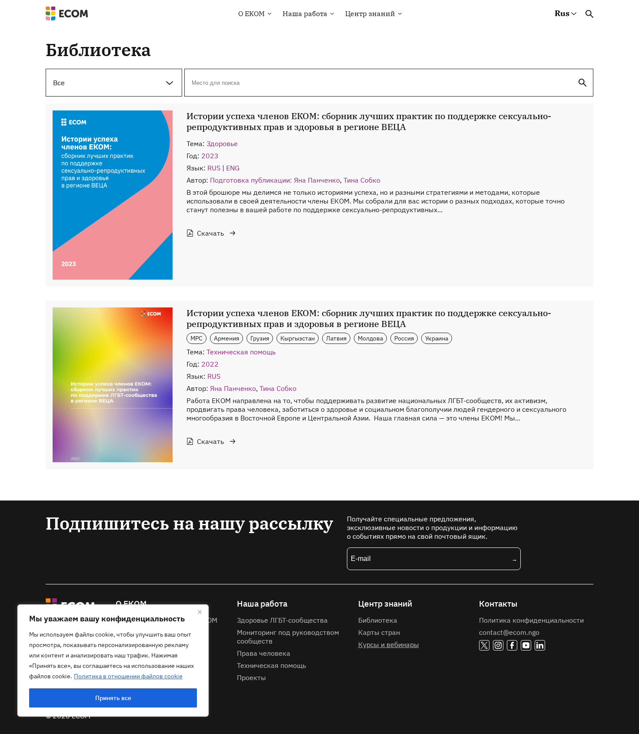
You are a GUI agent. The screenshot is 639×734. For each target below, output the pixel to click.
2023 (210, 155)
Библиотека (377, 620)
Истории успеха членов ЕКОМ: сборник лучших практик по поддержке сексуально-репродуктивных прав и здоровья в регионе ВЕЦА (368, 121)
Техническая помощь (241, 351)
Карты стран (379, 632)
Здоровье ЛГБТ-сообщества (282, 620)
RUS (213, 167)
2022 (210, 364)
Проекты (251, 677)
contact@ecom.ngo (509, 632)
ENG (233, 167)
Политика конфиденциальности (531, 620)
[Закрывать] (199, 612)
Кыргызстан (297, 338)
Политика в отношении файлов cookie (128, 676)
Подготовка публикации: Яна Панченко (275, 180)
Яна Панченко (233, 388)
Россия (404, 338)
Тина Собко (361, 180)
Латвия (336, 338)
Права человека (263, 653)
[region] (113, 660)
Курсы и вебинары (388, 644)
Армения (226, 338)
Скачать (210, 233)
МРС (196, 338)
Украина (436, 338)
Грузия (259, 338)
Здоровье (222, 143)
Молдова (370, 338)
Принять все (113, 698)
